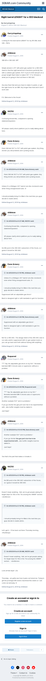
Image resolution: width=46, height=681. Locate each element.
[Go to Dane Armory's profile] (4, 142)
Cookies (32, 673)
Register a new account (23, 621)
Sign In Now (23, 636)
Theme (13, 673)
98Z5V (11, 111)
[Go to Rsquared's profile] (4, 358)
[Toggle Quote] (5, 169)
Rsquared (12, 356)
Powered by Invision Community (23, 678)
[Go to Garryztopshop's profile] (4, 34)
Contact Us (23, 673)
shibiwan (12, 53)
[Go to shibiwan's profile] (4, 54)
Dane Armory (13, 141)
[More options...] (42, 34)
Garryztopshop (9, 23)
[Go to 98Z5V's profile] (4, 112)
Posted (15, 36)
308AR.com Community (16, 3)
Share (11, 650)
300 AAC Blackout (20, 25)
